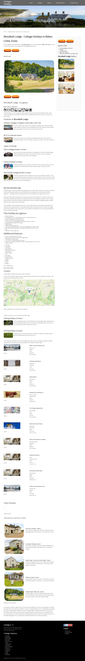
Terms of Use (67, 631)
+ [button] (5, 281)
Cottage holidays (11, 31)
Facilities (61, 49)
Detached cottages (8, 646)
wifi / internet (7, 654)
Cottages (39, 3)
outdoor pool (7, 649)
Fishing (6, 653)
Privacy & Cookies (68, 632)
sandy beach (7, 650)
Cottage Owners (74, 3)
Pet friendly (7, 636)
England (17, 31)
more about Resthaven (49, 580)
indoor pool (7, 648)
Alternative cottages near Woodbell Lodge (69, 53)
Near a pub (7, 640)
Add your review (7, 513)
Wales (33, 610)
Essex (21, 31)
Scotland (37, 610)
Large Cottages (8, 638)
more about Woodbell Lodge (41, 596)
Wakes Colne (26, 31)
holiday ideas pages (42, 341)
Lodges (49, 3)
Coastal (6, 652)
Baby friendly (7, 637)
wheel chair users (8, 641)
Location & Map (63, 51)
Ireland (41, 610)
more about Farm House (47, 532)
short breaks (7, 645)
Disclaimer (67, 633)
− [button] (5, 283)
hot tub (6, 642)
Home (31, 3)
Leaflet (53, 305)
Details (5, 353)
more (24, 658)
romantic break (8, 644)
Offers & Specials (60, 3)
